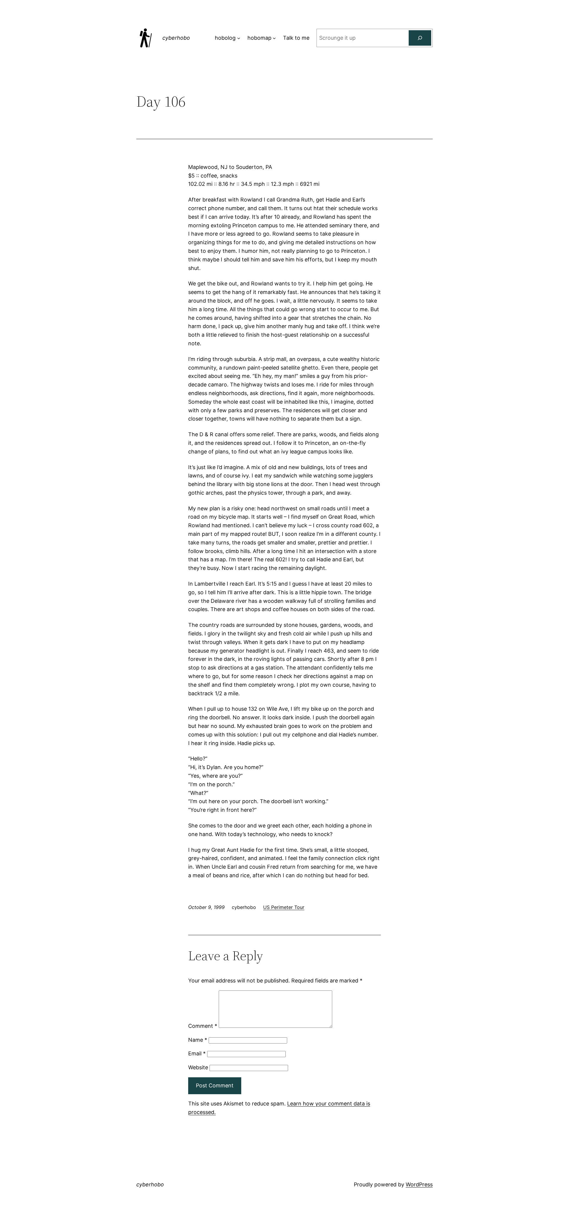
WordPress (419, 1184)
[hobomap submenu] (274, 38)
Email (197, 1053)
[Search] (420, 38)
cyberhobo (176, 38)
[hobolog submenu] (238, 38)
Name (197, 1040)
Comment (202, 1026)
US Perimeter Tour (283, 907)
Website (198, 1067)
